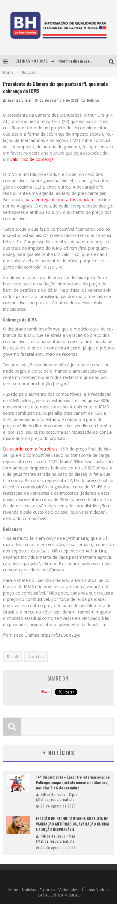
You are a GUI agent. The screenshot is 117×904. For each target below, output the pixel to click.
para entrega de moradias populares (61, 199)
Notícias (93, 100)
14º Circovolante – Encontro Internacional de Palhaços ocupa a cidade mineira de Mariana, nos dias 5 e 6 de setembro (73, 782)
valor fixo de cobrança (31, 159)
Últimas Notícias (96, 889)
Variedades (68, 889)
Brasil (12, 656)
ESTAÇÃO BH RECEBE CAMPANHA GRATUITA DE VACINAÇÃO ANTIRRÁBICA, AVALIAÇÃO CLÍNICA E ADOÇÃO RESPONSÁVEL (72, 824)
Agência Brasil (20, 100)
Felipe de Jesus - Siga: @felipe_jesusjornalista (56, 797)
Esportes (47, 889)
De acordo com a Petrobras (30, 449)
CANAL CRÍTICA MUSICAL (59, 895)
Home (8, 72)
